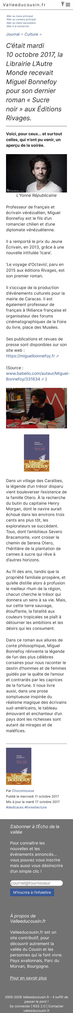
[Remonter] (63, 3)
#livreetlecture (36, 807)
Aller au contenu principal (21, 19)
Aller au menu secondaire (21, 22)
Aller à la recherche (18, 26)
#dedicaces (15, 807)
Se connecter (20, 1006)
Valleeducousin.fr (24, 4)
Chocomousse (23, 791)
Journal (13, 34)
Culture (31, 34)
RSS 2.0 (39, 1006)
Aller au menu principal (20, 16)
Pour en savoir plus (28, 977)
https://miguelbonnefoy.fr (30, 355)
